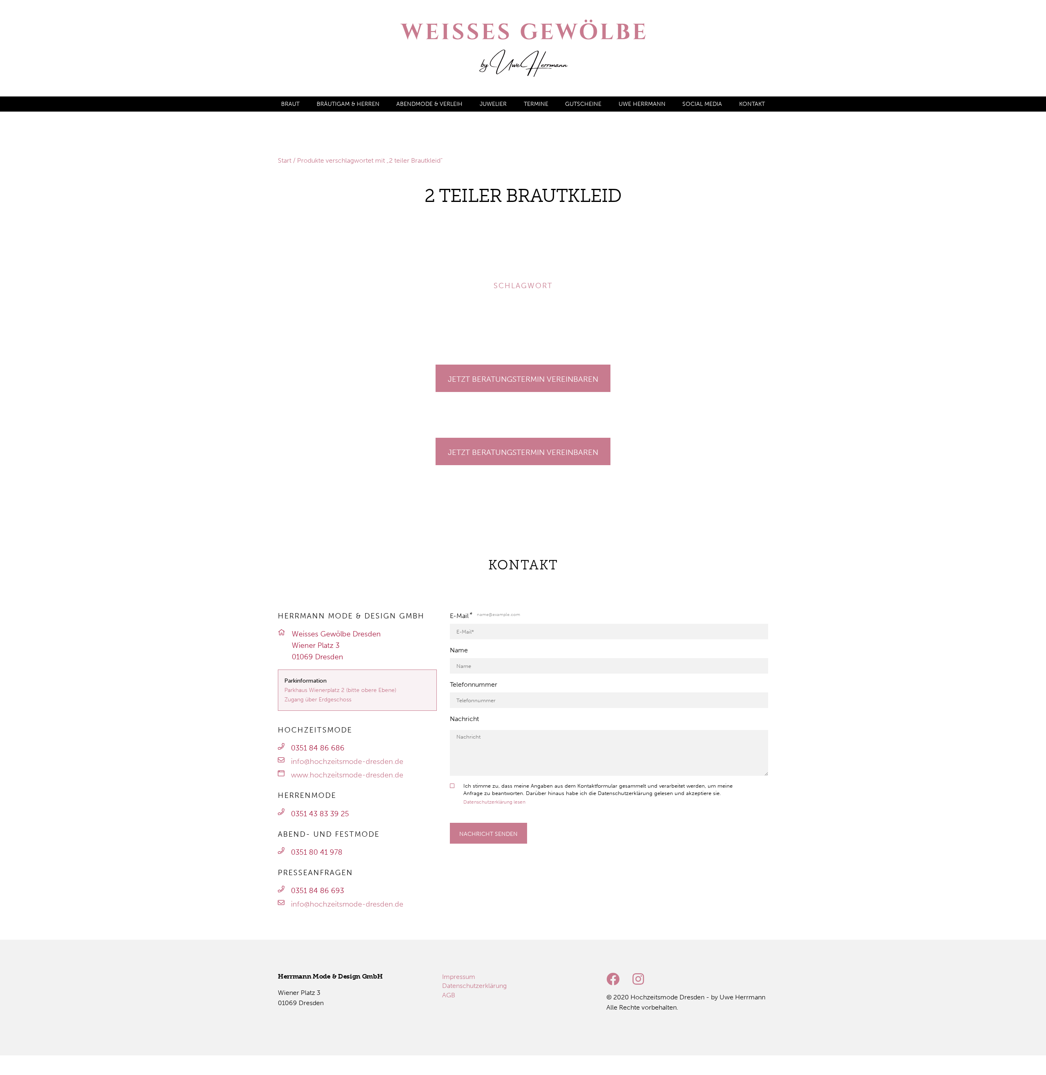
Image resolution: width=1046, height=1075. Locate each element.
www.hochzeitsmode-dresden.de (347, 774)
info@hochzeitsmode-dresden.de (347, 761)
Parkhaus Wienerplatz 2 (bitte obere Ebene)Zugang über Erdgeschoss (340, 694)
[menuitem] (290, 104)
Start (284, 160)
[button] (18, 234)
